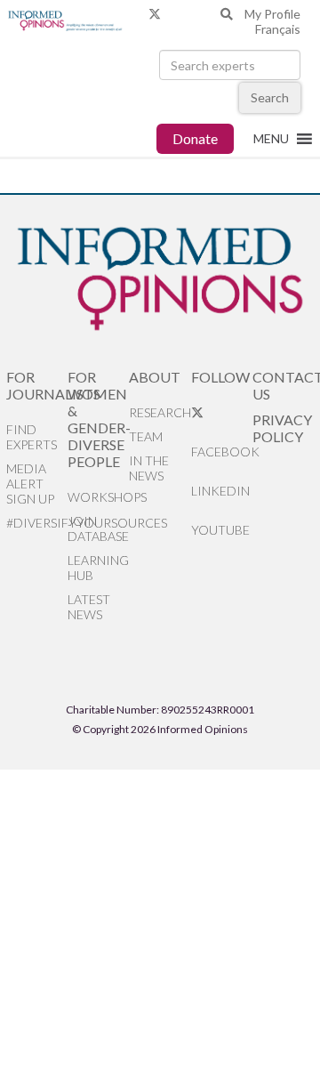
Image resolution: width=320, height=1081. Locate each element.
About (154, 376)
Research (159, 412)
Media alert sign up (30, 483)
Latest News (89, 607)
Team (146, 436)
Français (277, 28)
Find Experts (31, 437)
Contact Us (283, 385)
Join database (98, 528)
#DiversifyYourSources (37, 522)
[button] (271, 139)
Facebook (221, 451)
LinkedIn (220, 490)
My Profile (272, 13)
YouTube (220, 529)
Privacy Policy (282, 428)
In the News (149, 468)
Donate (195, 138)
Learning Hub (98, 568)
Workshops (98, 496)
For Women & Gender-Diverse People (98, 419)
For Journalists (37, 385)
